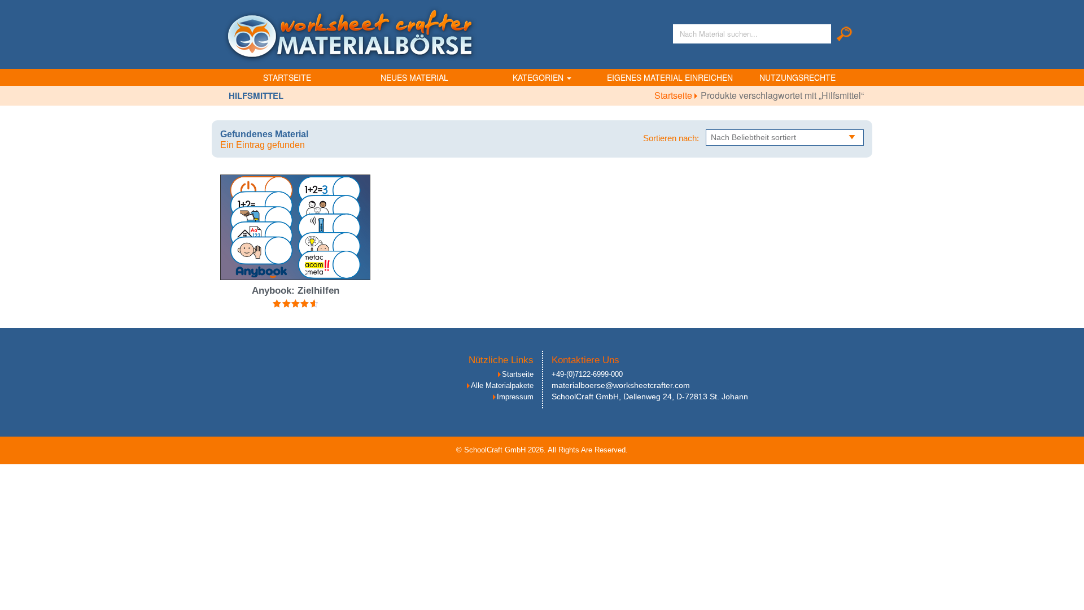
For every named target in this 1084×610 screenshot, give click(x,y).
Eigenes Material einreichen (670, 77)
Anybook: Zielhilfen (295, 290)
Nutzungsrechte (797, 77)
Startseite (287, 77)
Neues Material (414, 77)
